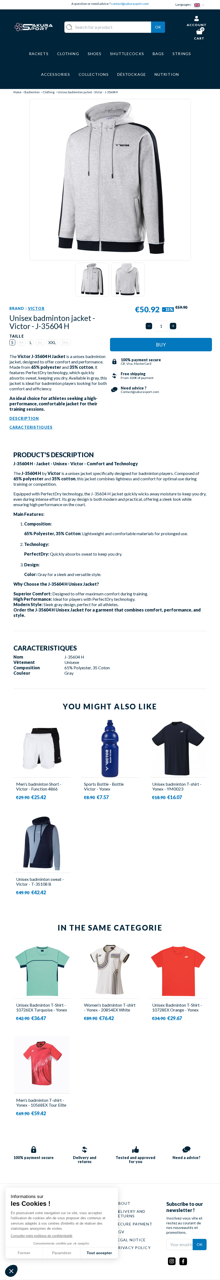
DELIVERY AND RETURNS (130, 1213)
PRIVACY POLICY (133, 1247)
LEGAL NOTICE (130, 1240)
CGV (119, 1231)
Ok (158, 27)
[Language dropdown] (200, 4)
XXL (52, 342)
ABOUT (123, 1203)
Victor (36, 308)
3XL (65, 342)
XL (40, 342)
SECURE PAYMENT (133, 1224)
